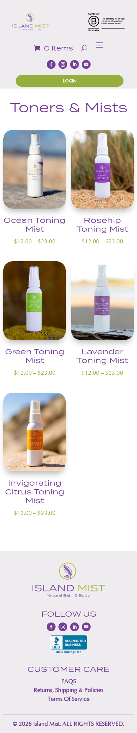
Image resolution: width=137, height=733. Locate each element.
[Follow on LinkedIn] (74, 64)
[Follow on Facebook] (51, 64)
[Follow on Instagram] (62, 64)
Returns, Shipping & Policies (68, 690)
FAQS (68, 681)
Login (69, 80)
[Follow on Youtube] (86, 64)
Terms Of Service (68, 698)
